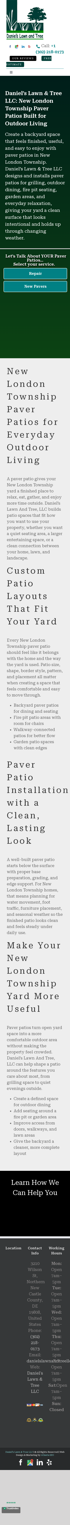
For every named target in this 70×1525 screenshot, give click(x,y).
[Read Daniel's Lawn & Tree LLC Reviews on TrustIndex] (11, 1510)
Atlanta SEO (47, 1455)
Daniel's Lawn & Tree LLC (19, 1452)
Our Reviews (23, 58)
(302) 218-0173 (35, 1342)
